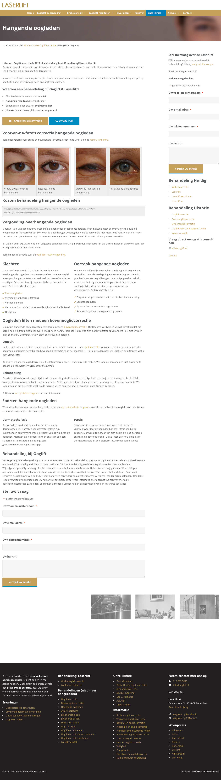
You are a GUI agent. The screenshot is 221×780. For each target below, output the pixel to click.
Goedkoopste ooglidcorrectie (131, 754)
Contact (187, 12)
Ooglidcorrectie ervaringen (20, 707)
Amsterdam (178, 753)
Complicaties (123, 750)
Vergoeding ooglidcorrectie (131, 718)
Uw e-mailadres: (13, 523)
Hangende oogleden (72, 706)
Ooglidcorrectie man (72, 730)
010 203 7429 (66, 120)
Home (30, 12)
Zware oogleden (13, 293)
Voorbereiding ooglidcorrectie (132, 734)
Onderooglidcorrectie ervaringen (23, 715)
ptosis (86, 407)
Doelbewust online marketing (205, 771)
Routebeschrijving (178, 707)
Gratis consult (75, 12)
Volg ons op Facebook (184, 714)
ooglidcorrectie (92, 347)
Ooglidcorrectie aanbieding (131, 757)
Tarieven (139, 12)
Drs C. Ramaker (124, 696)
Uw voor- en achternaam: (19, 506)
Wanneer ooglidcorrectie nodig (133, 730)
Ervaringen (123, 12)
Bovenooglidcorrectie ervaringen (23, 711)
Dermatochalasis (70, 722)
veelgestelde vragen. (203, 64)
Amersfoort (178, 738)
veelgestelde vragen (26, 393)
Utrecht (176, 749)
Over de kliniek (124, 681)
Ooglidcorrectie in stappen (75, 737)
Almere (176, 742)
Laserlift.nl (177, 201)
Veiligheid (121, 746)
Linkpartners (123, 704)
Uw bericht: (9, 556)
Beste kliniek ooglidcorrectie (131, 684)
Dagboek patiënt (14, 719)
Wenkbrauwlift (180, 233)
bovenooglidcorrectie (75, 326)
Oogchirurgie (68, 726)
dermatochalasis (70, 407)
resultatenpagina (99, 139)
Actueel (172, 12)
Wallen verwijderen (71, 684)
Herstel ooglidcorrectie (128, 742)
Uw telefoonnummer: (17, 540)
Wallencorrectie (180, 187)
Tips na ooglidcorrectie (128, 738)
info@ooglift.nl (179, 248)
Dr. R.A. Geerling (125, 692)
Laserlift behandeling (49, 12)
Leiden (175, 734)
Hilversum (177, 730)
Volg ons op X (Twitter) (185, 718)
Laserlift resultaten (99, 12)
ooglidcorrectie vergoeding (50, 254)
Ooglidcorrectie (180, 214)
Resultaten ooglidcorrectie (130, 722)
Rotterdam (177, 745)
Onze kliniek (154, 12)
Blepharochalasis (70, 714)
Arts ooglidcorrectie (127, 688)
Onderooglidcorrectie (183, 223)
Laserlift (176, 191)
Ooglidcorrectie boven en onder (189, 228)
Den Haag (177, 757)
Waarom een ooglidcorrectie (131, 726)
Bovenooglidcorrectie (44, 45)
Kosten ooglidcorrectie (128, 715)
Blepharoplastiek (70, 718)
